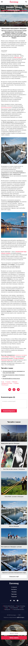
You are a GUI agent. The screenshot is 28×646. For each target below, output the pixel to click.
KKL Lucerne (17, 57)
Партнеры (14, 594)
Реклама (14, 591)
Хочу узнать (14, 638)
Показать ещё (14, 576)
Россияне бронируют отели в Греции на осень (14, 375)
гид (2, 382)
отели (21, 607)
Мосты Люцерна (14, 526)
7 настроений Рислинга (18, 609)
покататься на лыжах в (14, 355)
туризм (16, 383)
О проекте (14, 587)
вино (6, 607)
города (8, 382)
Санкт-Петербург (20, 606)
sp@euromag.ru (20, 617)
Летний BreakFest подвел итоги (11, 378)
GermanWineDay (13, 607)
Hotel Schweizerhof (6, 107)
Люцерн (14, 382)
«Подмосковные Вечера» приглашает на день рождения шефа (14, 372)
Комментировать (9, 411)
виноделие (7, 609)
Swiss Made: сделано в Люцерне (14, 496)
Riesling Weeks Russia (8, 606)
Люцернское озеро (6, 383)
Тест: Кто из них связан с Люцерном (14, 469)
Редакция (14, 596)
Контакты (14, 589)
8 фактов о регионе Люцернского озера (14, 572)
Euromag (14, 2)
